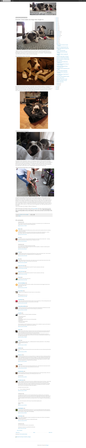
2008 (57, 89)
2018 (57, 20)
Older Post (50, 432)
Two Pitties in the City (22, 214)
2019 (57, 19)
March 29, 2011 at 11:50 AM (22, 287)
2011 (57, 30)
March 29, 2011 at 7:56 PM (22, 390)
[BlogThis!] (31, 214)
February (58, 83)
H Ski (19, 252)
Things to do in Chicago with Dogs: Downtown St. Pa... (62, 66)
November (58, 32)
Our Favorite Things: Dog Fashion (62, 70)
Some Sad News (59, 60)
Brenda (19, 277)
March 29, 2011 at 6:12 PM (22, 368)
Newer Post (17, 432)
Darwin (19, 364)
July (57, 38)
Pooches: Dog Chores (60, 81)
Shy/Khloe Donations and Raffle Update (63, 59)
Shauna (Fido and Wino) (22, 306)
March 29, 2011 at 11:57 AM (22, 296)
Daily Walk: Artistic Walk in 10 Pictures (63, 56)
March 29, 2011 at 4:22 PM (22, 361)
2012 (57, 28)
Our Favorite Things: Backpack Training (63, 76)
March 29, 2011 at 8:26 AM (22, 241)
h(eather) (19, 348)
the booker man (20, 380)
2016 (57, 23)
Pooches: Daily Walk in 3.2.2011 (62, 80)
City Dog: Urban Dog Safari (61, 50)
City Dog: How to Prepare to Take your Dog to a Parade (63, 64)
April (57, 42)
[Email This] (30, 214)
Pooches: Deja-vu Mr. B (60, 77)
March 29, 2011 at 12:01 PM (22, 303)
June (58, 39)
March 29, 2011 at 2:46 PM (22, 351)
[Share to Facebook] (34, 214)
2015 (57, 24)
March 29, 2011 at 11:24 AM (22, 268)
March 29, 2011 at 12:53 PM (22, 326)
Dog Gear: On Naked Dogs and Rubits (63, 57)
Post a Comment (19, 430)
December (58, 31)
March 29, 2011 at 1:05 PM (22, 337)
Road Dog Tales (20, 371)
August (58, 36)
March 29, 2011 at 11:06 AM (22, 262)
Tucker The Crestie (21, 265)
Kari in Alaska (20, 290)
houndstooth (20, 299)
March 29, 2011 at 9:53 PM (22, 405)
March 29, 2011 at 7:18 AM (22, 225)
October (58, 34)
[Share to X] (33, 214)
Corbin (19, 340)
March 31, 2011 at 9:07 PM (22, 420)
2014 (57, 26)
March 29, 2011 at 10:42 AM (22, 255)
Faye (19, 237)
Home (34, 432)
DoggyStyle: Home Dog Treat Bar (62, 79)
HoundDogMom (20, 408)
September (58, 35)
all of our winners (35, 208)
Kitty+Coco (20, 354)
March (58, 43)
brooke (19, 329)
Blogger (47, 445)
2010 (57, 86)
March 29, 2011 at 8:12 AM (22, 234)
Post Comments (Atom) (23, 434)
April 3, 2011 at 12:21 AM (22, 428)
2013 (57, 27)
